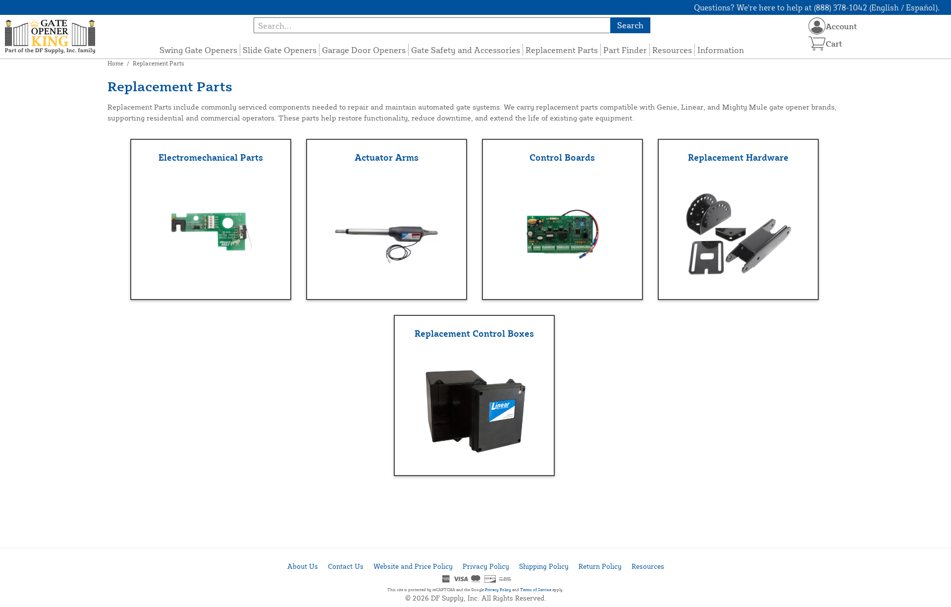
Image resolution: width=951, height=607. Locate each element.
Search (630, 25)
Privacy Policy (486, 566)
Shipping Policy (544, 566)
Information (720, 50)
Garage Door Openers (364, 50)
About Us (302, 566)
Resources (672, 50)
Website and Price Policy (413, 566)
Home (115, 63)
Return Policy (600, 566)
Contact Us (346, 566)
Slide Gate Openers (280, 50)
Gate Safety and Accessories (465, 50)
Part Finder (625, 50)
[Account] (817, 26)
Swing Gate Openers (198, 50)
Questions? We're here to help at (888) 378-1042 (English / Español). (817, 7)
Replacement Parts (562, 50)
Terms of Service (535, 589)
